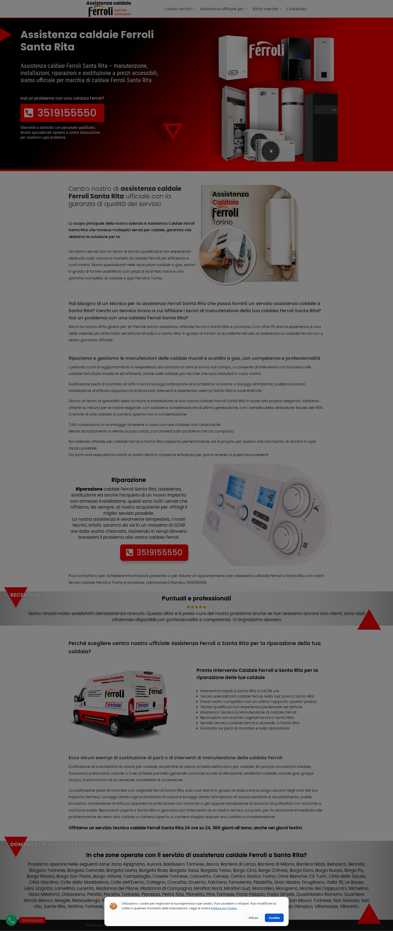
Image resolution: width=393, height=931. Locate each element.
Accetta (274, 918)
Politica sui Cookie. (224, 908)
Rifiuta (253, 918)
